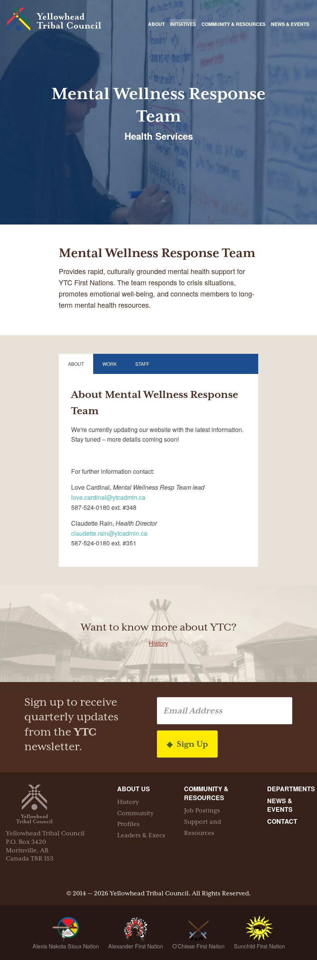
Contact (282, 821)
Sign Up (191, 744)
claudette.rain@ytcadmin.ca (109, 533)
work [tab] (109, 363)
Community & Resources (233, 24)
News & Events (290, 24)
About (156, 24)
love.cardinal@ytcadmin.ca (108, 497)
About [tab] (76, 363)
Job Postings (202, 810)
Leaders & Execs (141, 835)
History (158, 643)
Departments (291, 788)
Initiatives (183, 24)
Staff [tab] (142, 363)
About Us (133, 788)
